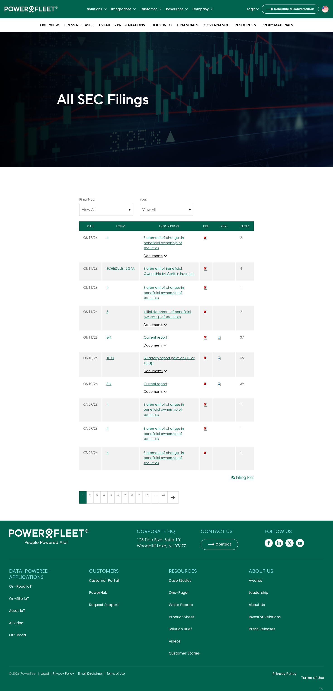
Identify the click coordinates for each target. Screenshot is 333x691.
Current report (155, 337)
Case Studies (180, 580)
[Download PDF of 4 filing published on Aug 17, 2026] (205, 237)
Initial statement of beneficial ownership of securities (167, 314)
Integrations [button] (121, 9)
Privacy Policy (63, 673)
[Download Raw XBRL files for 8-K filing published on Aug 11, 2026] (219, 337)
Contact (223, 544)
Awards (255, 580)
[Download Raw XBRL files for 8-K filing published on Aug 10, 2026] (219, 384)
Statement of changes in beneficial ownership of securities (164, 242)
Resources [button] (174, 9)
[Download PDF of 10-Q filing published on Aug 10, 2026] (205, 358)
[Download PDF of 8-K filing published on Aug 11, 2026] (205, 337)
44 (165, 495)
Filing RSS (242, 477)
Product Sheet (181, 617)
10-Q (110, 358)
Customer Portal (104, 580)
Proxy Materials (277, 25)
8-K (108, 337)
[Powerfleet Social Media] (269, 543)
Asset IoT (17, 610)
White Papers (181, 604)
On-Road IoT (20, 586)
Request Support (104, 604)
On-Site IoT (19, 598)
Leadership (258, 592)
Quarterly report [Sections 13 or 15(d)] (169, 360)
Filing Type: (87, 199)
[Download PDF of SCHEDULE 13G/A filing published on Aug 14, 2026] (205, 268)
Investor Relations (265, 617)
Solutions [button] (94, 9)
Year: (143, 199)
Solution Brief (180, 629)
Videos (175, 641)
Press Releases (79, 25)
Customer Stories (184, 653)
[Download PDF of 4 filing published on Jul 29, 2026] (205, 404)
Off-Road (17, 635)
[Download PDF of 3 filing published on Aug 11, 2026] (205, 312)
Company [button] (200, 9)
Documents (156, 255)
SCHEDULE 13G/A (120, 268)
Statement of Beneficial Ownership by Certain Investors (169, 271)
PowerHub (98, 592)
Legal (45, 673)
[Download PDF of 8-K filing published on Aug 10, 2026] (205, 384)
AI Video (16, 623)
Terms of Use (116, 673)
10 (148, 495)
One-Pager (179, 592)
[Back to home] (31, 9)
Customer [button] (148, 9)
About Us (257, 604)
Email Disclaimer (90, 673)
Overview (49, 25)
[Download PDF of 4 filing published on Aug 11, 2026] (205, 287)
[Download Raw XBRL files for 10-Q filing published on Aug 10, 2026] (219, 358)
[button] (325, 8)
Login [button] (251, 9)
